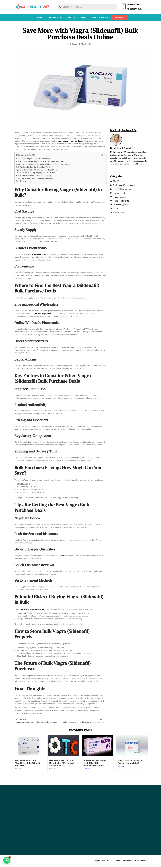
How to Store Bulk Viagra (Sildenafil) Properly (33, 175)
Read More (18, 769)
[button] (54, 17)
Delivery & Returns (99, 17)
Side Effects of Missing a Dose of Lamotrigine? (130, 762)
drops (64, 556)
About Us (71, 17)
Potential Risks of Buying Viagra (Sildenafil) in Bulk (35, 173)
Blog (83, 17)
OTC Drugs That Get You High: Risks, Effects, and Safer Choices (61, 763)
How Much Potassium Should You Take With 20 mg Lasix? (27, 763)
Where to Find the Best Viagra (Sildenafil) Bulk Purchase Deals (40, 161)
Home (40, 17)
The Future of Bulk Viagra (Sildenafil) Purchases (34, 178)
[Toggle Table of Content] (101, 155)
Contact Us (119, 17)
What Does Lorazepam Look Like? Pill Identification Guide (95, 763)
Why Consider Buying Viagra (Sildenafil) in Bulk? (34, 158)
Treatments (53, 17)
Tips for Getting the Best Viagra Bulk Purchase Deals (36, 170)
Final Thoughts (21, 181)
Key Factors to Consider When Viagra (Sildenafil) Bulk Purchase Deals (43, 164)
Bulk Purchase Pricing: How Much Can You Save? (34, 167)
